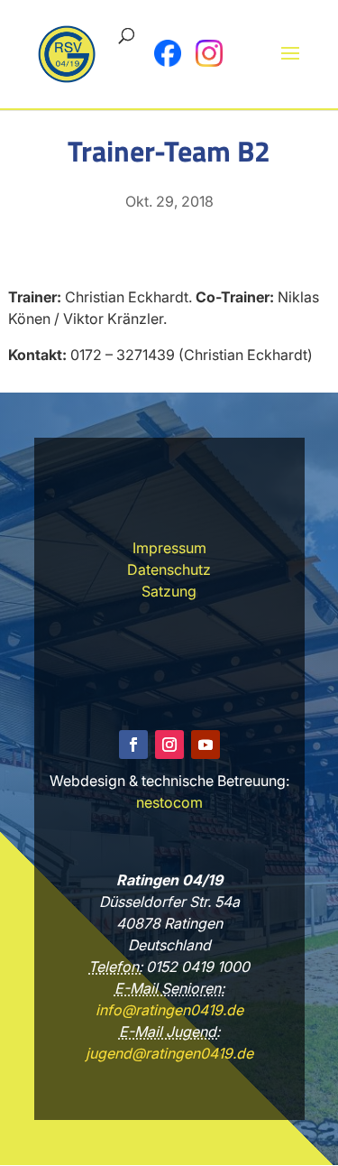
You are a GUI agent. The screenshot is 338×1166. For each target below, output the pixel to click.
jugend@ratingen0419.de (169, 1053)
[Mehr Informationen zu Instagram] (209, 53)
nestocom (169, 802)
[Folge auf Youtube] (205, 744)
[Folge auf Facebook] (133, 744)
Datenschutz (169, 569)
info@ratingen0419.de (169, 1010)
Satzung (169, 591)
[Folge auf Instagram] (169, 744)
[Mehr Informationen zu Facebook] (167, 53)
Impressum (169, 548)
